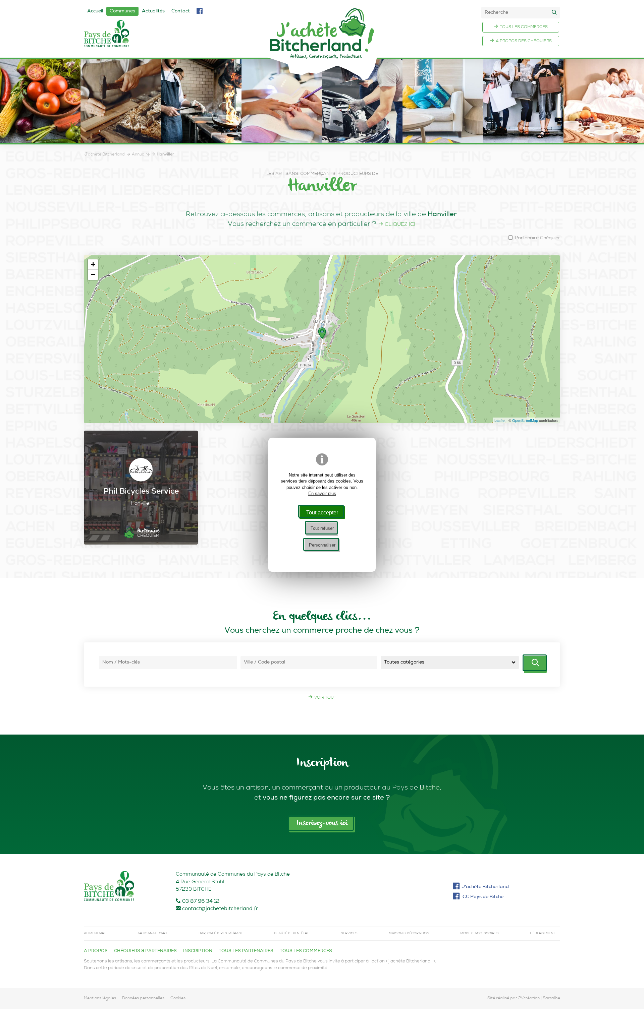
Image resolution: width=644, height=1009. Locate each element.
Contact (180, 11)
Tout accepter (322, 512)
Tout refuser (322, 528)
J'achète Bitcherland (485, 887)
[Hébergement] (604, 138)
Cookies (177, 999)
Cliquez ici (400, 225)
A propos (96, 951)
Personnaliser (322, 545)
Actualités (153, 11)
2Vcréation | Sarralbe (539, 999)
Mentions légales (100, 999)
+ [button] (93, 264)
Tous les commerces (524, 27)
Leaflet (499, 420)
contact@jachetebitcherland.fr (220, 908)
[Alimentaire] (40, 138)
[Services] (362, 138)
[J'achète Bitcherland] (322, 44)
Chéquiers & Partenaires (145, 951)
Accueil (95, 11)
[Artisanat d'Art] (120, 138)
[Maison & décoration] (442, 138)
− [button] (93, 274)
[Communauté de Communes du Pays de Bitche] (109, 887)
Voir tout (325, 698)
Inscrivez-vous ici (322, 823)
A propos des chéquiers (524, 42)
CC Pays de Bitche (482, 897)
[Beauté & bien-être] (281, 138)
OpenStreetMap (525, 420)
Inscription (197, 951)
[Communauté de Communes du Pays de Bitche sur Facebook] (199, 12)
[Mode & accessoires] (523, 138)
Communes (122, 11)
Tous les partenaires (246, 951)
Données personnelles (143, 999)
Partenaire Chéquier (537, 238)
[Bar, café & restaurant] (201, 138)
